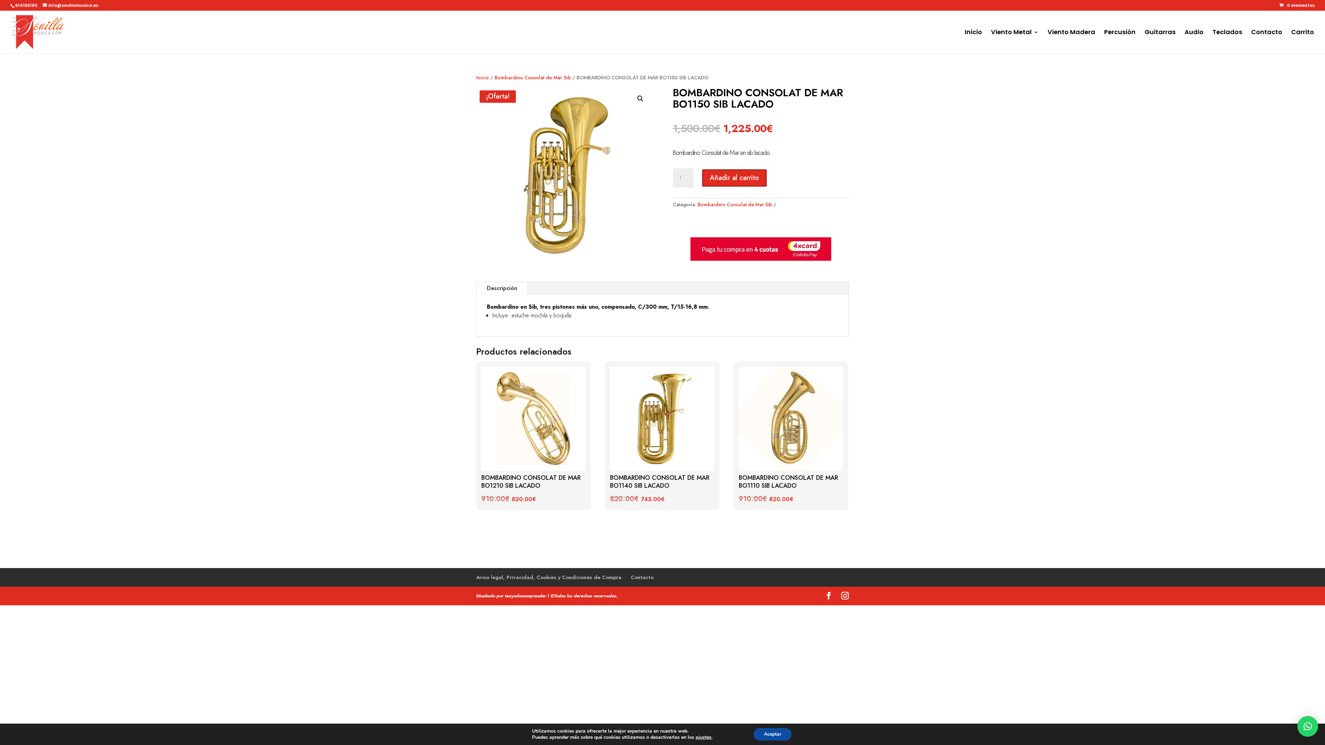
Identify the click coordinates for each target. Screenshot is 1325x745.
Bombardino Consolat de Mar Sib (532, 77)
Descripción (502, 288)
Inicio (973, 33)
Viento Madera (1071, 33)
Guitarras (1160, 33)
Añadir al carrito (734, 178)
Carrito (1302, 33)
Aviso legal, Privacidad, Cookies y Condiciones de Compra (548, 577)
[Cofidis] (760, 259)
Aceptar (772, 734)
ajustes (703, 737)
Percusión (1120, 33)
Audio (1194, 33)
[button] (640, 98)
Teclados (1227, 33)
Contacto (1266, 33)
